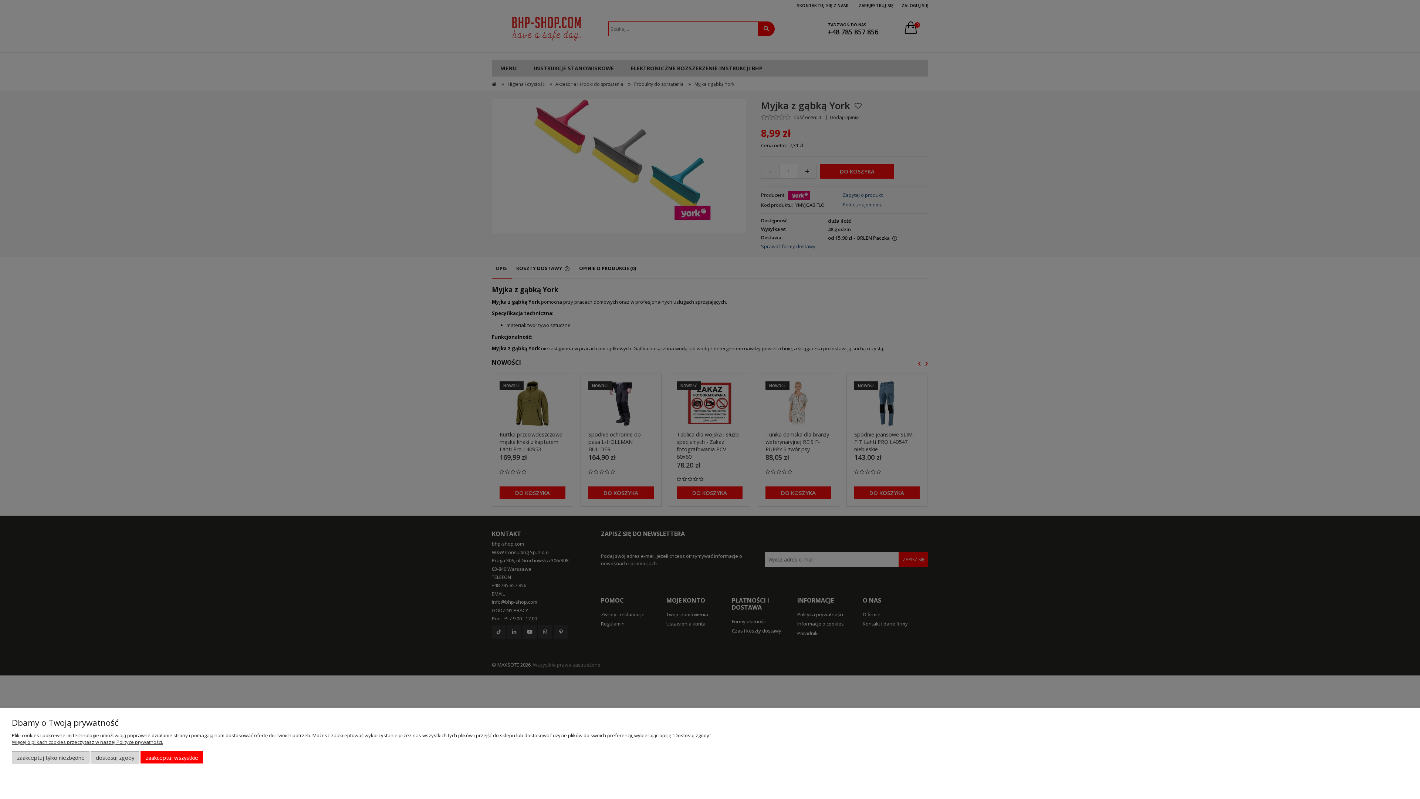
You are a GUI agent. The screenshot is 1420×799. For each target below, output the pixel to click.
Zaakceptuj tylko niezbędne (51, 757)
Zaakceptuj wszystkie (172, 757)
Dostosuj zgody (115, 757)
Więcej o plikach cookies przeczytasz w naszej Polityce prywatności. (87, 742)
